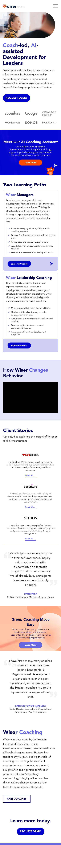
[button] (16, 98)
